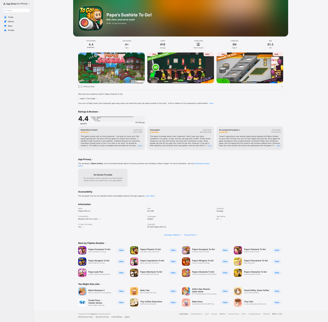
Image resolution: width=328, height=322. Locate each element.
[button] (16, 17)
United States (183, 314)
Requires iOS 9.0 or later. (88, 219)
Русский (214, 314)
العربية (207, 314)
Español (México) (196, 314)
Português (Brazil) (254, 314)
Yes (79, 227)
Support (127, 317)
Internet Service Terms (85, 317)
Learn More (150, 196)
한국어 (244, 314)
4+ (218, 219)
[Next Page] (286, 68)
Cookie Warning (116, 317)
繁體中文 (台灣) (277, 314)
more (211, 103)
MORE (140, 146)
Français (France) (233, 314)
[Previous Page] (75, 68)
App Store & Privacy (102, 317)
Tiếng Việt (266, 314)
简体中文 (222, 314)
